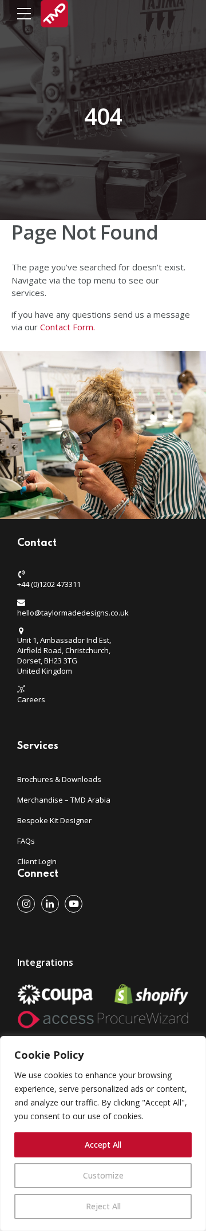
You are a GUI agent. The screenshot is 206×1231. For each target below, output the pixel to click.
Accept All (103, 1144)
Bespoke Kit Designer (54, 820)
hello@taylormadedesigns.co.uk (73, 613)
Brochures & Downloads (59, 779)
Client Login (37, 861)
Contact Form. (68, 327)
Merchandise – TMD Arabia (63, 800)
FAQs (26, 841)
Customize (103, 1175)
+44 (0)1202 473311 (49, 584)
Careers (31, 699)
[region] (103, 1133)
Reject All (103, 1206)
